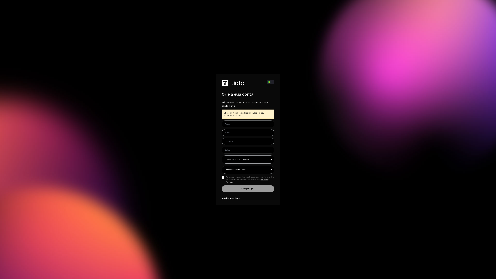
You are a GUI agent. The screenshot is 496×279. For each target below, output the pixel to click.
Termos (229, 182)
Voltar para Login (232, 198)
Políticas (264, 179)
